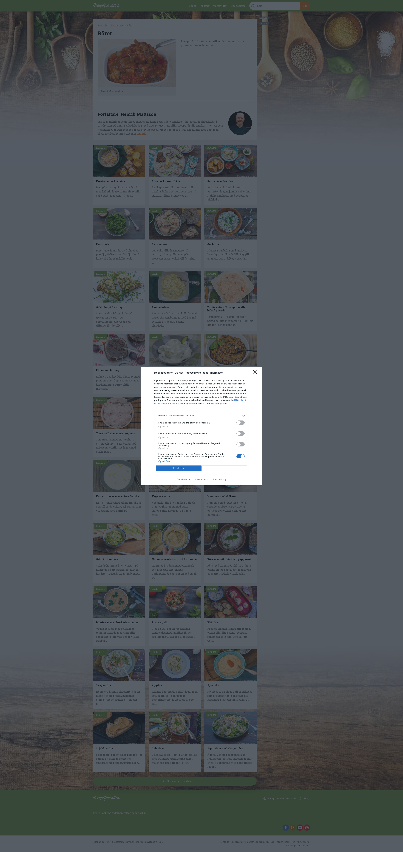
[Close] (256, 373)
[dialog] (201, 426)
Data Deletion (183, 479)
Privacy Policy (219, 479)
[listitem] (201, 415)
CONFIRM (179, 468)
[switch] (240, 422)
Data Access (201, 479)
